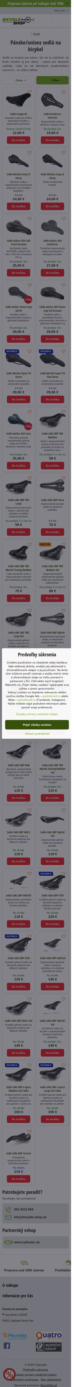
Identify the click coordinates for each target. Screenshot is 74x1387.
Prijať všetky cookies (37, 724)
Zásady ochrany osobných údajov (37, 714)
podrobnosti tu (52, 696)
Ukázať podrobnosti (37, 733)
